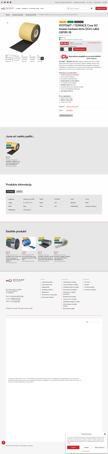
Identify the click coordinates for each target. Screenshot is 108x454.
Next (42, 58)
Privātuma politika (85, 451)
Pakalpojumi (25, 8)
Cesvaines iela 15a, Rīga (16, 296)
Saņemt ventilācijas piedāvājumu (63, 2)
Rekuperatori (45, 292)
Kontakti (105, 2)
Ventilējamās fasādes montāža (71, 301)
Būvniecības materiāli (47, 297)
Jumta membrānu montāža (70, 284)
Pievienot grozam (80, 49)
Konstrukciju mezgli (34, 8)
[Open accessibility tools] (3, 443)
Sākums (8, 14)
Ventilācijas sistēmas (47, 289)
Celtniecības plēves (47, 282)
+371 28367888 (15, 301)
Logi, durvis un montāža (69, 299)
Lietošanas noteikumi (90, 289)
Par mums (89, 2)
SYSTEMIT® (69, 110)
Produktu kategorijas (17, 14)
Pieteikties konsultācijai (79, 2)
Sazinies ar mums (101, 8)
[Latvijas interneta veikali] (25, 307)
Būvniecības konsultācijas (70, 289)
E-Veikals (18, 8)
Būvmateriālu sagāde (69, 308)
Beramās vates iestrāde (69, 296)
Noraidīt (86, 447)
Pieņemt (73, 447)
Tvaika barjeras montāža (69, 282)
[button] (105, 434)
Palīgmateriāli (45, 287)
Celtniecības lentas (47, 284)
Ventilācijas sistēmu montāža (71, 287)
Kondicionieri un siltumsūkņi (49, 294)
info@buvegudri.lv (16, 298)
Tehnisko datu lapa (65, 115)
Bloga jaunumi (97, 2)
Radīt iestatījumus (99, 447)
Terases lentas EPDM (31, 14)
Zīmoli (42, 8)
